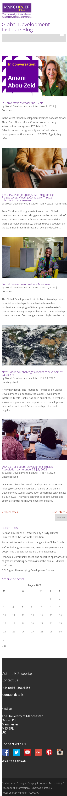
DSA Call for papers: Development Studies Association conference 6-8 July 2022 (27, 468)
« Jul (4, 646)
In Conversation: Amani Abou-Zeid (22, 103)
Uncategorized (10, 382)
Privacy (20, 783)
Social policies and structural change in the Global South (33, 542)
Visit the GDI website (17, 673)
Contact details (13, 695)
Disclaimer (7, 783)
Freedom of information (15, 787)
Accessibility (55, 783)
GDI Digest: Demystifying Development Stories (28, 570)
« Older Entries (10, 512)
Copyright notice (36, 783)
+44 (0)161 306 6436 (16, 688)
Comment (7, 110)
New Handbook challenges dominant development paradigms (32, 373)
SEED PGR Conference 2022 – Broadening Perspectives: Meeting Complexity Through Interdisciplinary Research (28, 197)
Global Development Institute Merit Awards (28, 284)
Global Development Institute (21, 106)
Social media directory (14, 760)
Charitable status (41, 787)
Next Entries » (59, 512)
